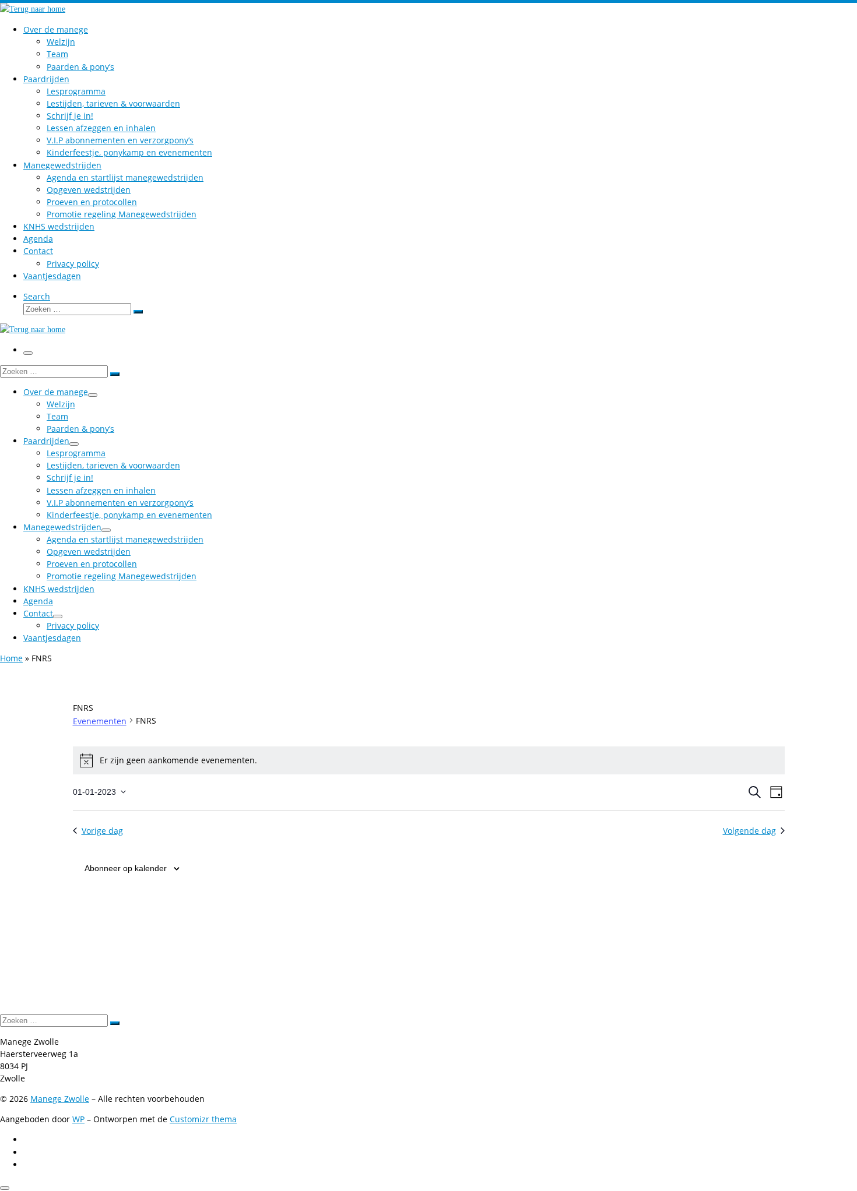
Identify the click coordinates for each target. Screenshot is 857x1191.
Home (11, 658)
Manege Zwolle (59, 1098)
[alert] (429, 760)
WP (78, 1119)
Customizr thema (203, 1119)
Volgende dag (749, 830)
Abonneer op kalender (126, 868)
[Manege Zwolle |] (32, 8)
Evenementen (100, 721)
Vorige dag (102, 830)
